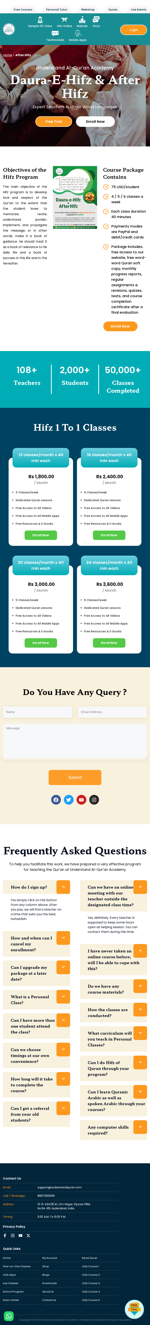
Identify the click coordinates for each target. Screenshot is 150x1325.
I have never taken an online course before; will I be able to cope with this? (113, 959)
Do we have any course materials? (106, 989)
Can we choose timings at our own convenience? (30, 1055)
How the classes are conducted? (108, 1012)
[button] (36, 887)
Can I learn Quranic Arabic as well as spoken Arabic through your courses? (116, 1100)
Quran (112, 10)
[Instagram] (94, 800)
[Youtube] (81, 800)
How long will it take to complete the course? (32, 1084)
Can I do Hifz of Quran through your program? (108, 1068)
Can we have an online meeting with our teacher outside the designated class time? (111, 895)
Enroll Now (41, 535)
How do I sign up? (29, 887)
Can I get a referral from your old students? (30, 1114)
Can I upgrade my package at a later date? (29, 973)
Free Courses (23, 10)
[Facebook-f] (5, 1235)
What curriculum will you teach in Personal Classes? (110, 1039)
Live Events (138, 10)
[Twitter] (69, 800)
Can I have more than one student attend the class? (33, 1026)
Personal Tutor (56, 10)
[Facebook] (56, 800)
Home (7, 55)
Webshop (88, 10)
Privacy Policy (14, 1226)
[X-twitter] (28, 1235)
